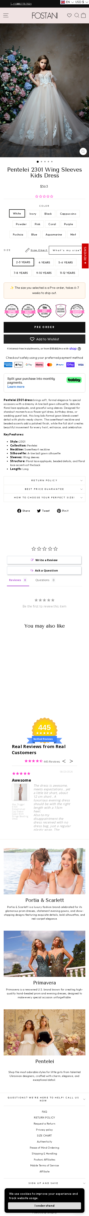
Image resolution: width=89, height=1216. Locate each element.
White (17, 213)
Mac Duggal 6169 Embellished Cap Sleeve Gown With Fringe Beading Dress (20, 811)
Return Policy (44, 480)
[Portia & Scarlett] (44, 871)
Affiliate (45, 1171)
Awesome (21, 780)
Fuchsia (18, 234)
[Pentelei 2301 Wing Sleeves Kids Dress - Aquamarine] (26, 702)
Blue (34, 234)
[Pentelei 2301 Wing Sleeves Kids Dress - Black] (16, 698)
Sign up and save (43, 1183)
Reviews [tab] (15, 580)
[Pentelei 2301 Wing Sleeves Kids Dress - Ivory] (11, 698)
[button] (67, 2)
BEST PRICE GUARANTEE (44, 489)
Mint (73, 234)
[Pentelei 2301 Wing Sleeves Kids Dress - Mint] (31, 702)
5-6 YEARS (66, 262)
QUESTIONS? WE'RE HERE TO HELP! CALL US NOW (43, 1099)
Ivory (33, 213)
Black (48, 213)
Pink (37, 224)
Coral (52, 224)
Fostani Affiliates (44, 1159)
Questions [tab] (42, 580)
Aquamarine (54, 234)
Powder (21, 224)
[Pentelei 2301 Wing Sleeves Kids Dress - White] (6, 698)
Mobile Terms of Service (44, 1165)
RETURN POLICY (44, 1117)
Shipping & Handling (44, 1153)
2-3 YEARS (23, 262)
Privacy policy (44, 1129)
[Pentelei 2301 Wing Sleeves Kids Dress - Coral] (6, 702)
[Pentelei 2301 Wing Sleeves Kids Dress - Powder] (26, 698)
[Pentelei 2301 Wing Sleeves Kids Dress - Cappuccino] (21, 698)
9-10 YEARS (44, 272)
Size (42, 250)
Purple (68, 224)
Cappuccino (68, 213)
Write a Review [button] (46, 560)
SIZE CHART (44, 1135)
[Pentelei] (44, 1032)
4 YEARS (44, 262)
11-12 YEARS (67, 272)
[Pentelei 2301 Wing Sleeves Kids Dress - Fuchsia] (16, 702)
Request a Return (44, 1123)
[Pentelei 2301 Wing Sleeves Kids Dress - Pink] (31, 698)
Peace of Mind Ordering (44, 1147)
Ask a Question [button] (46, 570)
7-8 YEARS (21, 272)
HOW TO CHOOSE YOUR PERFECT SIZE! (44, 497)
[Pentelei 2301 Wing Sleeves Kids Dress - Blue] (21, 702)
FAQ (44, 1111)
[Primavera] (44, 954)
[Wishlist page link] (69, 15)
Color (44, 206)
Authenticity (44, 1141)
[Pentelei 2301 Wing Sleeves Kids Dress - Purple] (11, 702)
